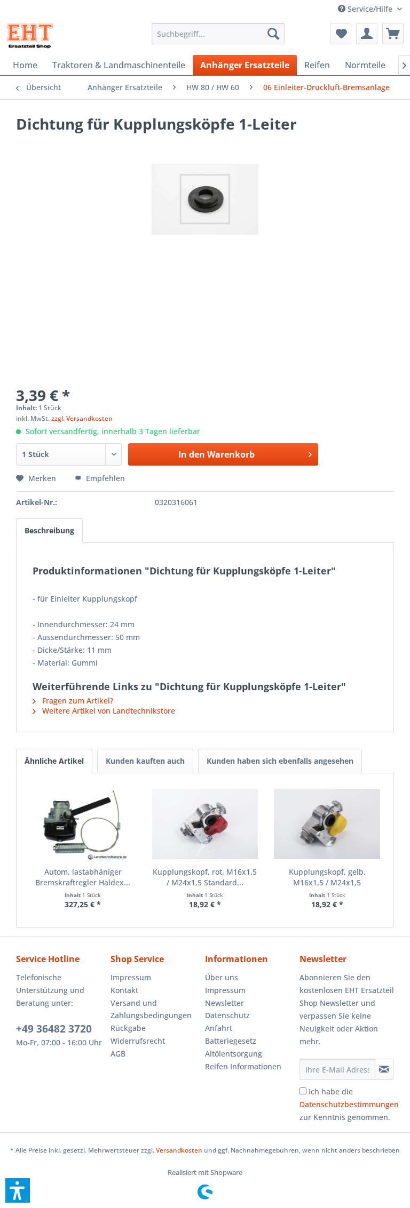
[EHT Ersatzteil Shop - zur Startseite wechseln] (30, 36)
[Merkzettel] (340, 33)
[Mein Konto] (366, 33)
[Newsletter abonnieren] (384, 1069)
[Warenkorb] (393, 33)
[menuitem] (370, 8)
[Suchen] (273, 33)
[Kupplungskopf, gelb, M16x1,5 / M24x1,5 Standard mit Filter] (327, 824)
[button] (17, 1190)
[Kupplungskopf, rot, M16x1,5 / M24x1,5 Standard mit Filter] (205, 824)
